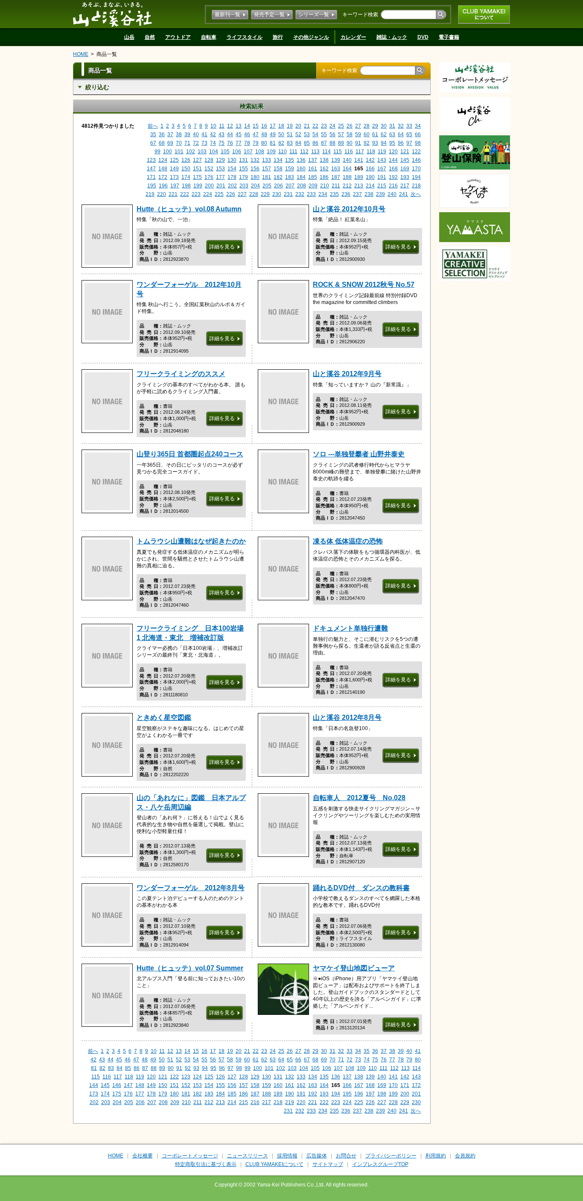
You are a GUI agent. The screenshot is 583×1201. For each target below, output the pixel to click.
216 (393, 186)
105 (225, 152)
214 (370, 186)
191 (381, 177)
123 (151, 160)
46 (247, 134)
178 (231, 177)
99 (157, 152)
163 (335, 169)
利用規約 (436, 1156)
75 (221, 143)
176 (208, 177)
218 (416, 186)
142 (370, 160)
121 (404, 152)
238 (368, 194)
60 (367, 134)
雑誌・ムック (391, 37)
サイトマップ (327, 1164)
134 (278, 160)
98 (418, 143)
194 (416, 177)
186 (324, 177)
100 (167, 152)
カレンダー (353, 37)
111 (293, 152)
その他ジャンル (311, 37)
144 (393, 160)
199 (197, 186)
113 (315, 152)
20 (298, 126)
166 (370, 169)
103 (202, 152)
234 (322, 194)
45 (239, 134)
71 (187, 143)
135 (289, 160)
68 (162, 143)
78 (247, 143)
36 (162, 134)
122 (416, 152)
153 (220, 169)
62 (384, 134)
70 (179, 143)
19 (290, 126)
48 (264, 134)
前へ (153, 126)
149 (174, 169)
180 (255, 177)
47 (256, 134)
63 (392, 134)
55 (324, 134)
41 (204, 134)
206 (278, 186)
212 (347, 186)
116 (348, 152)
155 (243, 169)
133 (266, 160)
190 (370, 177)
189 (358, 177)
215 (381, 186)
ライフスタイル (244, 37)
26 (350, 126)
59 (358, 134)
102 (190, 152)
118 (371, 152)
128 (208, 160)
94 (384, 143)
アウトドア (178, 37)
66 (418, 134)
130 (231, 160)
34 (418, 126)
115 (337, 152)
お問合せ (346, 1156)
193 (404, 177)
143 (381, 160)
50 (281, 134)
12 (230, 126)
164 (347, 169)
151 (197, 169)
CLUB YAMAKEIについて (484, 14)
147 (151, 169)
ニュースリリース (247, 1156)
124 (162, 160)
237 (357, 194)
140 (347, 160)
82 (281, 143)
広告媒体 (316, 1156)
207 (290, 186)
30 (384, 126)
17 (273, 126)
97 (409, 143)
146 (416, 160)
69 (170, 143)
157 (266, 169)
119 (382, 152)
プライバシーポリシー (391, 1156)
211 (336, 186)
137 (312, 160)
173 (174, 177)
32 (401, 126)
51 (290, 134)
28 (367, 126)
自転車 (208, 37)
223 (196, 194)
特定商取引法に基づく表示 (205, 1164)
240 (392, 194)
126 (185, 160)
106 (236, 152)
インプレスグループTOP (380, 1164)
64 (401, 134)
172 (162, 177)
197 (174, 186)
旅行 (278, 37)
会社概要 (142, 1156)
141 (358, 160)
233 (311, 194)
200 (209, 186)
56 (332, 134)
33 (409, 126)
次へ (416, 194)
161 (312, 169)
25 (341, 126)
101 (179, 152)
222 (184, 194)
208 (301, 186)
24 (332, 126)
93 (375, 143)
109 (271, 152)
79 (256, 143)
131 (243, 160)
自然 (150, 37)
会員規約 (465, 1156)
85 (307, 143)
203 (243, 186)
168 (393, 169)
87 (324, 143)
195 (151, 186)
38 (179, 134)
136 (301, 160)
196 (163, 186)
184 (301, 177)
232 (299, 194)
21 (307, 126)
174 (185, 177)
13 (239, 126)
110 (282, 152)
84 (298, 143)
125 (174, 160)
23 (324, 126)
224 (207, 194)
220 (161, 194)
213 (358, 186)
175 (197, 177)
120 (393, 152)
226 (230, 194)
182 (278, 177)
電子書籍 (449, 37)
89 (341, 143)
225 (219, 194)
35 (153, 134)
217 (404, 186)
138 (324, 160)
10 (213, 126)
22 (315, 126)
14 (247, 126)
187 (335, 177)
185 (312, 177)
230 (276, 194)
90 (350, 143)
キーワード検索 (360, 15)
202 (232, 186)
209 (313, 186)
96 (401, 143)
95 (392, 143)
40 (196, 134)
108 (259, 152)
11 (221, 126)
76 (230, 143)
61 (375, 134)
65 (409, 134)
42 (213, 134)
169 (404, 169)
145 (404, 160)
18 (281, 126)
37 (170, 134)
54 (315, 134)
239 (380, 194)
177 (220, 177)
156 (255, 169)
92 (367, 143)
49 (273, 134)
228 (253, 194)
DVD (423, 37)
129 (220, 160)
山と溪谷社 (112, 14)
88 (332, 143)
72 (196, 143)
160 (301, 169)
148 (162, 169)
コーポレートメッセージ (190, 1156)
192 (393, 177)
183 (289, 177)
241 (403, 194)
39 (187, 134)
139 (335, 160)
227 (242, 194)
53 (307, 134)
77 (239, 143)
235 (334, 194)
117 (360, 152)
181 (266, 177)
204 (255, 186)
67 (153, 143)
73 (204, 143)
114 (326, 152)
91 (358, 143)
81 (273, 143)
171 (151, 177)
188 (347, 177)
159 (289, 169)
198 (186, 186)
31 (392, 126)
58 (350, 134)
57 (341, 134)
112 (304, 152)
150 (185, 169)
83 (290, 143)
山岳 (129, 37)
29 (375, 126)
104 (213, 152)
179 (243, 177)
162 (324, 169)
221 (173, 194)
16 (264, 126)
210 (324, 186)
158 (278, 169)
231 (288, 194)
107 (248, 152)
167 (381, 169)
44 (230, 134)
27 (358, 126)
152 (208, 169)
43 (221, 134)
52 (298, 134)
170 (416, 169)
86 (315, 143)
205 (266, 186)
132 (255, 160)
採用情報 (287, 1156)
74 (213, 143)
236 (345, 194)
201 (220, 186)
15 (256, 126)
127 (197, 160)
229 (265, 194)
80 (264, 143)
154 (231, 169)
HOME (80, 54)
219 (150, 194)
